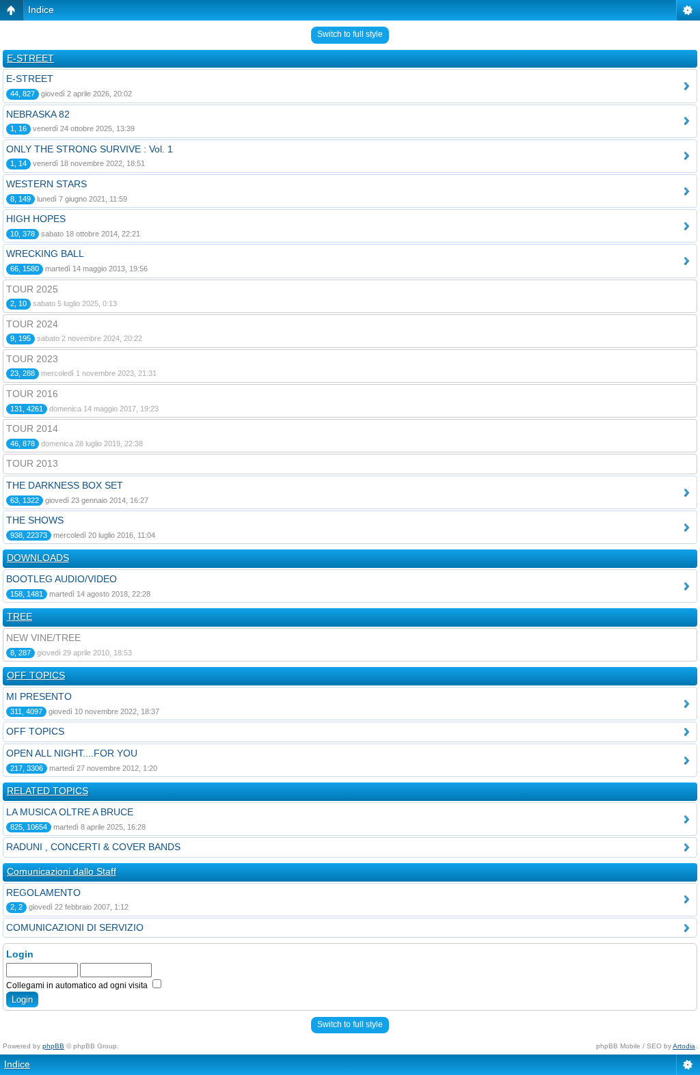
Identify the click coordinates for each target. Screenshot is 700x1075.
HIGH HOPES (36, 218)
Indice (41, 9)
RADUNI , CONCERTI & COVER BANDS (93, 846)
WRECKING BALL (45, 253)
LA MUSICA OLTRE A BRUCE (69, 811)
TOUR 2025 (32, 289)
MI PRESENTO (39, 696)
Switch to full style (350, 34)
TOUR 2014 (32, 428)
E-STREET (30, 58)
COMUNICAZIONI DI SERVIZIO (75, 927)
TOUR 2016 (32, 393)
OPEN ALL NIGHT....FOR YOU (71, 753)
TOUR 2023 (32, 358)
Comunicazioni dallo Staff (61, 871)
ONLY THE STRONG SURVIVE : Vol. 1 (89, 149)
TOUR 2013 (32, 463)
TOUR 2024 (32, 323)
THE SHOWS (35, 520)
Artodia (684, 1046)
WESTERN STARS (46, 183)
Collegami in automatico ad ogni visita (78, 985)
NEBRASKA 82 (38, 114)
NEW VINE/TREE (43, 637)
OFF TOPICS (36, 675)
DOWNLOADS (38, 557)
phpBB (53, 1046)
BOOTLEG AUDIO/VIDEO (61, 578)
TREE (19, 616)
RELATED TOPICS (47, 790)
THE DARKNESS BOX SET (64, 485)
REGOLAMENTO (43, 892)
